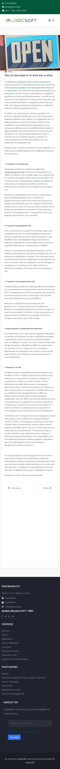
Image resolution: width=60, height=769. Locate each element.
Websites (6, 630)
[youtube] (13, 616)
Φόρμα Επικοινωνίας (11, 689)
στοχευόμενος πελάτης (30, 181)
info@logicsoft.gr (12, 7)
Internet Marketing (10, 643)
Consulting (6, 647)
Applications (7, 639)
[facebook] (2, 616)
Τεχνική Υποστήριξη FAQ (13, 693)
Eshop (4, 635)
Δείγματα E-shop (9, 655)
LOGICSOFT (22, 759)
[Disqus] (30, 527)
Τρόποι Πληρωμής (10, 681)
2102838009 (10, 3)
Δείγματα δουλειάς (10, 651)
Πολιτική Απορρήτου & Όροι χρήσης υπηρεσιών (24, 677)
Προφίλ (5, 673)
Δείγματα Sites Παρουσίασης (15, 659)
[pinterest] (9, 616)
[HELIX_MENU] (49, 20)
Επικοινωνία (7, 685)
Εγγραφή (14, 737)
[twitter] (5, 616)
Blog (10, 71)
